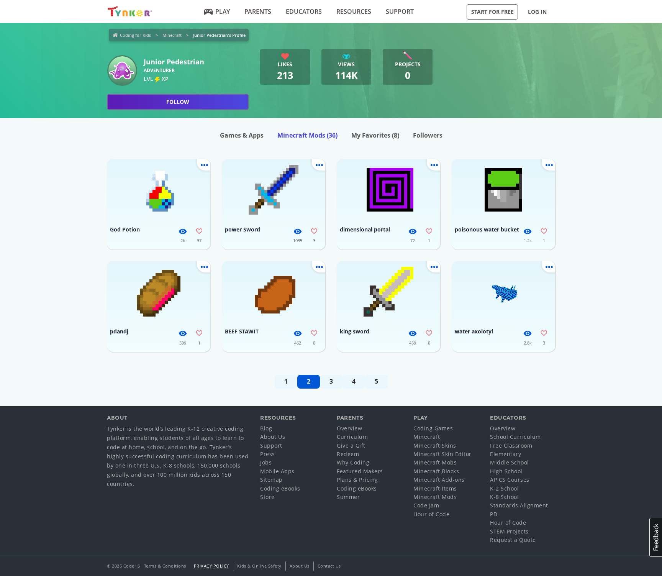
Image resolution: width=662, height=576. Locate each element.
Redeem (348, 454)
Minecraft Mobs (435, 462)
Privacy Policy (211, 566)
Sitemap (271, 479)
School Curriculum (515, 436)
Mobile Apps (277, 471)
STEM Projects (509, 531)
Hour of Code (431, 514)
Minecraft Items (435, 488)
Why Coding (353, 462)
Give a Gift (351, 445)
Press (267, 454)
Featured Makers (360, 471)
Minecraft (172, 35)
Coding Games (433, 428)
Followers (427, 135)
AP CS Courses (509, 479)
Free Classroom (511, 445)
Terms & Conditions (165, 566)
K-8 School (504, 497)
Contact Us (329, 566)
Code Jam (426, 505)
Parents (257, 11)
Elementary (505, 454)
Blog (266, 428)
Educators (304, 11)
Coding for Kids (135, 35)
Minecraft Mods (307, 135)
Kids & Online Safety (259, 566)
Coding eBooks (280, 488)
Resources (353, 11)
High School (506, 471)
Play (222, 11)
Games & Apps (242, 135)
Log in (537, 11)
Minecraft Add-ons (439, 479)
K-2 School (504, 488)
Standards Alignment (519, 505)
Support (400, 11)
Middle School (509, 462)
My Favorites (375, 135)
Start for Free (492, 11)
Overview (349, 428)
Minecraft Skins (434, 445)
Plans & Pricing (357, 479)
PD (493, 514)
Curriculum (352, 436)
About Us (272, 436)
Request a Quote (513, 539)
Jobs (266, 462)
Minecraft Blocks (436, 471)
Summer (348, 497)
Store (267, 497)
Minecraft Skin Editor (442, 454)
